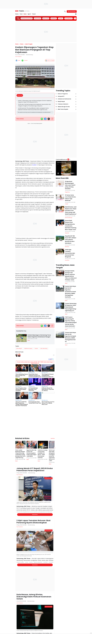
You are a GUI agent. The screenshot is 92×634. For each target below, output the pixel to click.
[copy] (52, 119)
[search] (65, 11)
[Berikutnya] (55, 418)
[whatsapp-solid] (42, 119)
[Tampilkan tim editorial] (54, 355)
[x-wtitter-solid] (49, 119)
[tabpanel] (35, 106)
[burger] (76, 14)
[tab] (20, 95)
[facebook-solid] (45, 119)
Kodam (34, 165)
